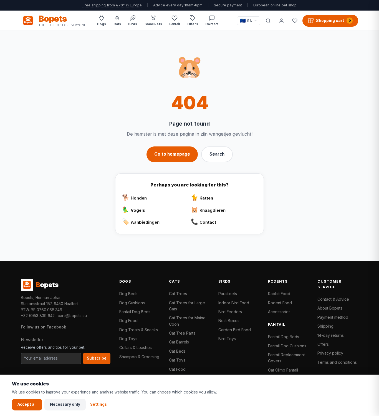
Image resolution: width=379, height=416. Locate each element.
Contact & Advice (333, 299)
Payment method (332, 317)
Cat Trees (178, 293)
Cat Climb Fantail (283, 370)
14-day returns (330, 335)
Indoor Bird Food (233, 302)
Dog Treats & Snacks (138, 329)
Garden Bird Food (234, 329)
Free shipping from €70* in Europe (112, 5)
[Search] (268, 20)
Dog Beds (128, 293)
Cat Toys (177, 360)
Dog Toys (128, 338)
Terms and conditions (337, 362)
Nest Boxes (228, 320)
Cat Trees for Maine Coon (187, 320)
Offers (323, 344)
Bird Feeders (230, 311)
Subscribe (97, 358)
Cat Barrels (179, 342)
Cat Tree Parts (182, 333)
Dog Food (128, 320)
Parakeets (227, 293)
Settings (98, 404)
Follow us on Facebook (43, 327)
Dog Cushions (132, 302)
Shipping (325, 326)
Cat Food (177, 369)
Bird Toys (227, 338)
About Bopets (329, 308)
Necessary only (65, 404)
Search (216, 154)
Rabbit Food (279, 293)
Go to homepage (172, 154)
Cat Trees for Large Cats (187, 305)
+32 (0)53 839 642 (38, 315)
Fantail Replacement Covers (286, 357)
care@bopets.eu (72, 315)
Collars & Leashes (135, 347)
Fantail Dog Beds (134, 311)
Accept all (27, 404)
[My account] (281, 20)
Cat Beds (177, 351)
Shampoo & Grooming (139, 356)
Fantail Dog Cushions (287, 345)
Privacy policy (330, 353)
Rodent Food (280, 302)
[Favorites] (294, 20)
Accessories (279, 311)
